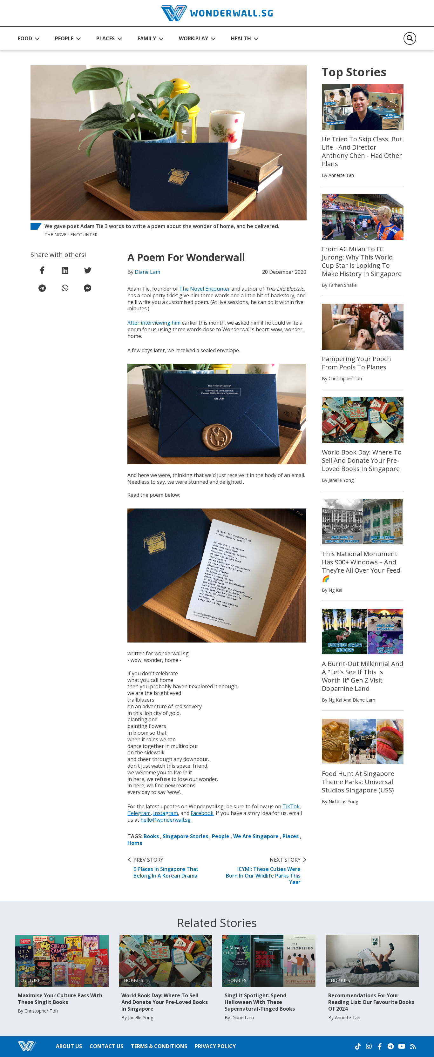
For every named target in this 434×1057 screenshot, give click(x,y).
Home (135, 842)
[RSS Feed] (413, 1046)
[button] (29, 38)
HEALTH (241, 38)
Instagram (165, 813)
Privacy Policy (215, 1046)
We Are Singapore (256, 836)
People (220, 836)
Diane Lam (147, 271)
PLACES (105, 38)
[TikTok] (358, 1046)
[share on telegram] (42, 288)
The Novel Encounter (204, 288)
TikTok (291, 806)
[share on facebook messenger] (87, 288)
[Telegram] (390, 1046)
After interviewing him (153, 322)
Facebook (202, 813)
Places (290, 836)
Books (151, 836)
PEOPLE (64, 38)
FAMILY (147, 38)
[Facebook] (379, 1046)
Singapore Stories (185, 836)
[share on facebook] (42, 270)
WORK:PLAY (193, 38)
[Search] (410, 38)
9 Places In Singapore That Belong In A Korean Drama (166, 868)
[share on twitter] (87, 270)
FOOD (25, 38)
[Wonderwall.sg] (217, 13)
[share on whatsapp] (64, 288)
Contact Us (106, 1046)
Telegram (139, 813)
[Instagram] (369, 1046)
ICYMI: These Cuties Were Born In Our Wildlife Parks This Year (263, 871)
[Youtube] (401, 1046)
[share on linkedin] (64, 270)
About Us (69, 1046)
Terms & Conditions (159, 1046)
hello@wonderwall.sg (165, 819)
